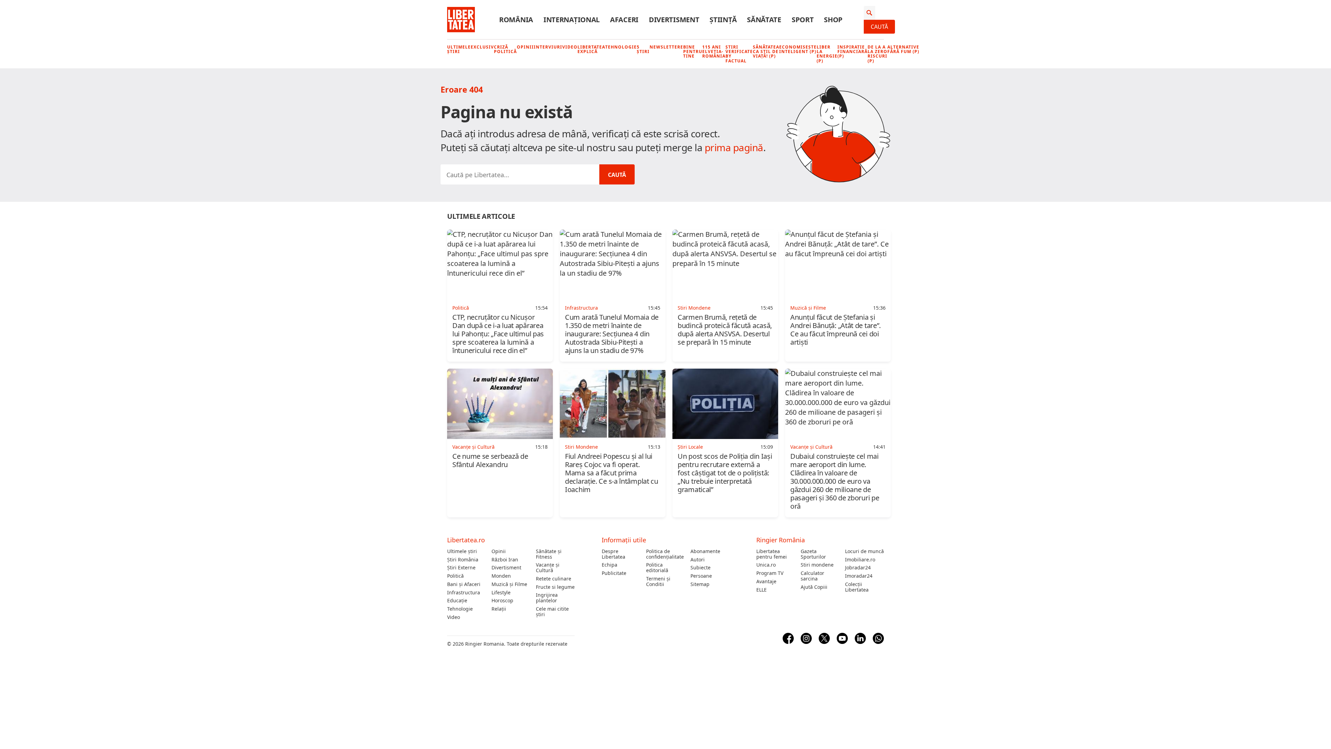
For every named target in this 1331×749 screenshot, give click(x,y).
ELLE (761, 590)
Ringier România (780, 540)
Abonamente (705, 551)
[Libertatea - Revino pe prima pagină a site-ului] (461, 20)
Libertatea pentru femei (771, 554)
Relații (498, 609)
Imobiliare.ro (860, 559)
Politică (455, 576)
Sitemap (700, 584)
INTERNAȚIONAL (571, 19)
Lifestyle (501, 592)
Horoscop (502, 600)
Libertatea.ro (466, 540)
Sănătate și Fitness (549, 554)
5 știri (643, 49)
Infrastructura (463, 592)
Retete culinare (553, 579)
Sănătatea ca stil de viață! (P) (766, 52)
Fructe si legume (555, 587)
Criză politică (505, 49)
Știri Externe (461, 567)
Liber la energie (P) (827, 54)
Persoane (701, 576)
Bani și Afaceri (463, 584)
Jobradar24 (858, 567)
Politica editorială (657, 567)
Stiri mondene (817, 565)
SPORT (803, 19)
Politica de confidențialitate (665, 554)
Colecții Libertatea (857, 587)
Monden (501, 576)
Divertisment (506, 567)
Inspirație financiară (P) (852, 52)
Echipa (609, 565)
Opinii (525, 47)
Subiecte (700, 567)
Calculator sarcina (812, 576)
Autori (697, 559)
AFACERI (624, 19)
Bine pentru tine (692, 52)
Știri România (462, 559)
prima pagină (734, 147)
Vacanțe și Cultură (547, 567)
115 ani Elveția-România (713, 52)
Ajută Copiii (814, 587)
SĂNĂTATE (764, 19)
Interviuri (548, 47)
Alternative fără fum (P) (903, 49)
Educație (457, 600)
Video (569, 47)
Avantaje (766, 581)
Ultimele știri (459, 49)
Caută (879, 27)
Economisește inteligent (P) (798, 49)
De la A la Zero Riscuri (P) (877, 54)
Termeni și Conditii (658, 581)
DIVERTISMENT (674, 19)
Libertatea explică (591, 49)
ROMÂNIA (516, 19)
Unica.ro (766, 565)
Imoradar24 (858, 576)
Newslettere (666, 47)
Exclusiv (482, 47)
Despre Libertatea (613, 554)
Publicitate (614, 573)
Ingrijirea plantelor (547, 597)
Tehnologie (621, 47)
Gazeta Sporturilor (813, 554)
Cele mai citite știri (552, 611)
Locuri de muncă (864, 551)
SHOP (833, 19)
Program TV (769, 573)
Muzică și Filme (509, 584)
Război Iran (504, 559)
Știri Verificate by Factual (739, 54)
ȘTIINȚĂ (723, 19)
